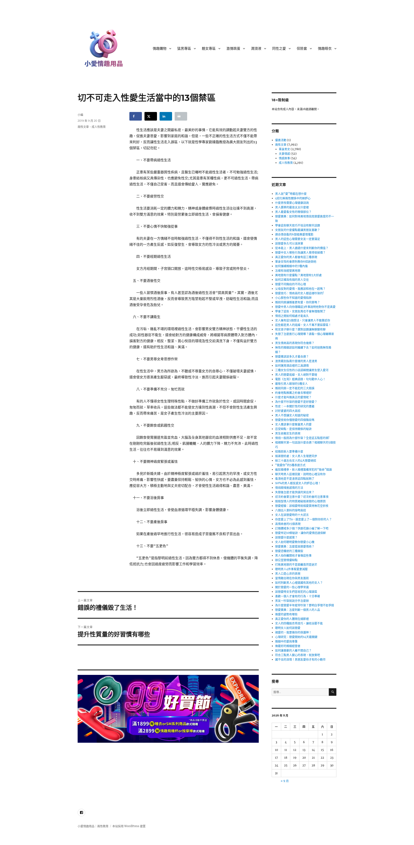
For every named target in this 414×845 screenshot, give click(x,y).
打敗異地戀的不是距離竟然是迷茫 (296, 564)
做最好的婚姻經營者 (287, 646)
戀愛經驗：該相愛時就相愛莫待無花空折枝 (301, 506)
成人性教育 (99, 126)
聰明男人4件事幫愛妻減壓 (291, 569)
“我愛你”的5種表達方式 (290, 465)
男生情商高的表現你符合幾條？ (294, 343)
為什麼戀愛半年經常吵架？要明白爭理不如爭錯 (304, 605)
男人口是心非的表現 (287, 573)
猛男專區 (184, 49)
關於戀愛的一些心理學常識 (292, 587)
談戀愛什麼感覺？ (286, 537)
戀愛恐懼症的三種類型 (289, 551)
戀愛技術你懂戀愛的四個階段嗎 (294, 420)
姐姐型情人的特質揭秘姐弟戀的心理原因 (300, 501)
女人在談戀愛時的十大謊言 (292, 515)
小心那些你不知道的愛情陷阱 (293, 298)
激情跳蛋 (233, 49)
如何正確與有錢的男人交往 (292, 279)
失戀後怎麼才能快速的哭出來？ (294, 492)
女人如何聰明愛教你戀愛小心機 (294, 542)
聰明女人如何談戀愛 (287, 628)
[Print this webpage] (181, 116)
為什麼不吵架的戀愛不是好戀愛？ (296, 402)
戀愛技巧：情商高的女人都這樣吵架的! (299, 293)
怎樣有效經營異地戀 (287, 270)
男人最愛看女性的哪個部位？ (293, 212)
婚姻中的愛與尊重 (286, 641)
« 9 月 (285, 781)
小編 (80, 114)
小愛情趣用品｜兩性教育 (93, 826)
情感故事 (284, 158)
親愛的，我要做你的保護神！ (293, 632)
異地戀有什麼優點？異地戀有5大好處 (298, 275)
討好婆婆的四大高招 (287, 411)
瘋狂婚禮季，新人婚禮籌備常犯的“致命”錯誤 (303, 469)
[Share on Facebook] (135, 116)
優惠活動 (280, 140)
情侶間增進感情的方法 (289, 487)
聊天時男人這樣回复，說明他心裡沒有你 (300, 474)
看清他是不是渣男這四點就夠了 (294, 478)
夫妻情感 (284, 153)
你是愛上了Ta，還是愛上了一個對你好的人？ (303, 519)
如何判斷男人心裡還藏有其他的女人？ (299, 582)
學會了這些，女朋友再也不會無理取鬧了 (300, 311)
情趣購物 (159, 49)
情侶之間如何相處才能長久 (292, 316)
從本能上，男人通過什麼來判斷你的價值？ (301, 248)
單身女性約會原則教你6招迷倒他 (295, 261)
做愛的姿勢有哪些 (286, 614)
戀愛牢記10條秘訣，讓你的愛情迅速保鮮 (300, 533)
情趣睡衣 (325, 49)
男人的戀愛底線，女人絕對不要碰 (296, 374)
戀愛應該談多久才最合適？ (292, 356)
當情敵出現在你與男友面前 (292, 578)
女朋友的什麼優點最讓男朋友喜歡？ (297, 230)
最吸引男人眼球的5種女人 (291, 383)
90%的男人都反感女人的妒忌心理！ (298, 483)
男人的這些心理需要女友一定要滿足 (297, 239)
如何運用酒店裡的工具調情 (292, 365)
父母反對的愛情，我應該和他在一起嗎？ (300, 288)
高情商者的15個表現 (288, 524)
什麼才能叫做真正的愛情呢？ (293, 397)
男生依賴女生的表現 (287, 433)
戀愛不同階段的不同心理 (290, 284)
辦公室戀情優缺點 (286, 560)
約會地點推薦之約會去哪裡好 (293, 393)
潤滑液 (256, 49)
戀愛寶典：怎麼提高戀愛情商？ (294, 546)
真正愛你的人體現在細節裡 (292, 619)
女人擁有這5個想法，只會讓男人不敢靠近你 (302, 320)
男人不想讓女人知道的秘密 (292, 415)
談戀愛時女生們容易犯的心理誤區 (296, 591)
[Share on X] (150, 116)
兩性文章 (83, 126)
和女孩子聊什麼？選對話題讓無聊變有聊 (300, 329)
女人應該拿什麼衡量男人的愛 (293, 424)
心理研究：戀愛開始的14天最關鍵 (296, 637)
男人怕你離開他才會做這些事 (293, 555)
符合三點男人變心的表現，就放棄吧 (297, 655)
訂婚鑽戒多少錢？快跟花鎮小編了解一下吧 (301, 528)
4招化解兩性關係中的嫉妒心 (292, 198)
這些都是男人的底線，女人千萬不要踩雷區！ (303, 325)
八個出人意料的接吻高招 (290, 510)
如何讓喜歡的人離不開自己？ (293, 650)
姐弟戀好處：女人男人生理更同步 (296, 456)
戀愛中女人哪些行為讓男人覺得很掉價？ (300, 252)
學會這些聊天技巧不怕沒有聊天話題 (297, 225)
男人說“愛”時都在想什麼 (291, 194)
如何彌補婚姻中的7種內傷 (291, 266)
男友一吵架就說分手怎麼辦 (292, 601)
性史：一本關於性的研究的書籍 (294, 406)
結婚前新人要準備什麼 (289, 451)
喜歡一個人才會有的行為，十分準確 (297, 596)
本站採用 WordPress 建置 (129, 826)
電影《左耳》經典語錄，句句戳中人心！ (300, 379)
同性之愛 (279, 49)
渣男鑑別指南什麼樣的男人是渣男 (296, 361)
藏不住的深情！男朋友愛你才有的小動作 (300, 659)
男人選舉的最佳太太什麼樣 (292, 207)
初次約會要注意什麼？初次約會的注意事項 (301, 497)
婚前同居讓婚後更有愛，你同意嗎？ (297, 302)
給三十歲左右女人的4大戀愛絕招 (295, 460)
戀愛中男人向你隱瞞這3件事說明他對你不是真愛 (305, 307)
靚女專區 (209, 49)
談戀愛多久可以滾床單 (289, 243)
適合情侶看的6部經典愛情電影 (294, 234)
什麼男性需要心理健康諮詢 (292, 203)
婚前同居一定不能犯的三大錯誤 (294, 388)
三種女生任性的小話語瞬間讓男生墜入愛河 (301, 370)
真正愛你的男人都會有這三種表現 (296, 257)
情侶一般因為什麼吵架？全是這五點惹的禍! (302, 438)
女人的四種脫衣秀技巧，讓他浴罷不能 (299, 623)
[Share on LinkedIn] (166, 116)
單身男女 (284, 149)
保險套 (302, 49)
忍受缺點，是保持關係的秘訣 (293, 429)
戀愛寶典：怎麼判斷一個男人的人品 (297, 610)
